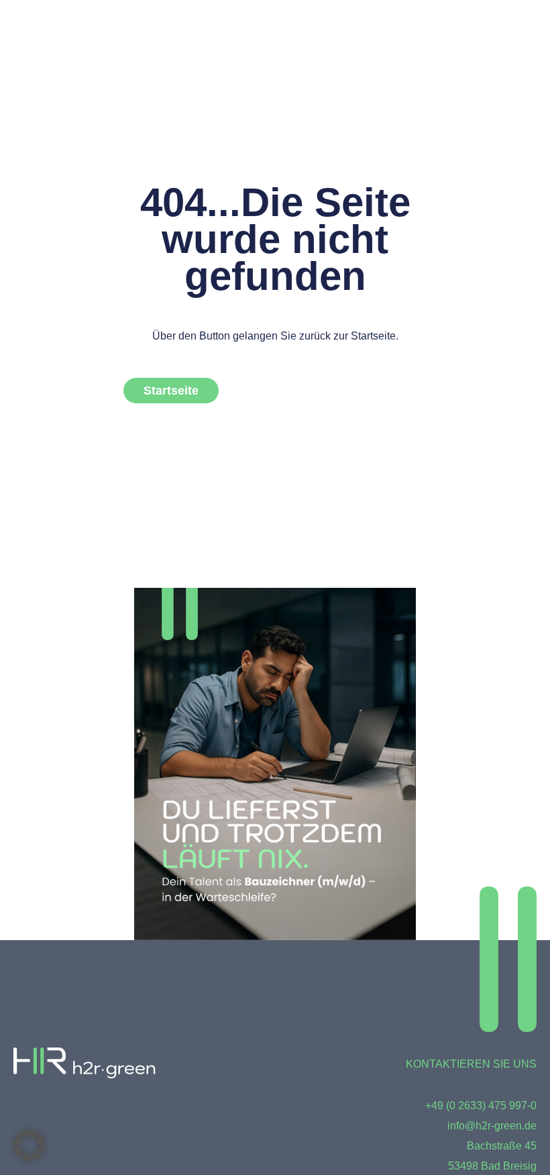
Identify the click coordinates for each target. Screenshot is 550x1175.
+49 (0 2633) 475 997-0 (481, 1105)
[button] (29, 1145)
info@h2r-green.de (492, 1125)
